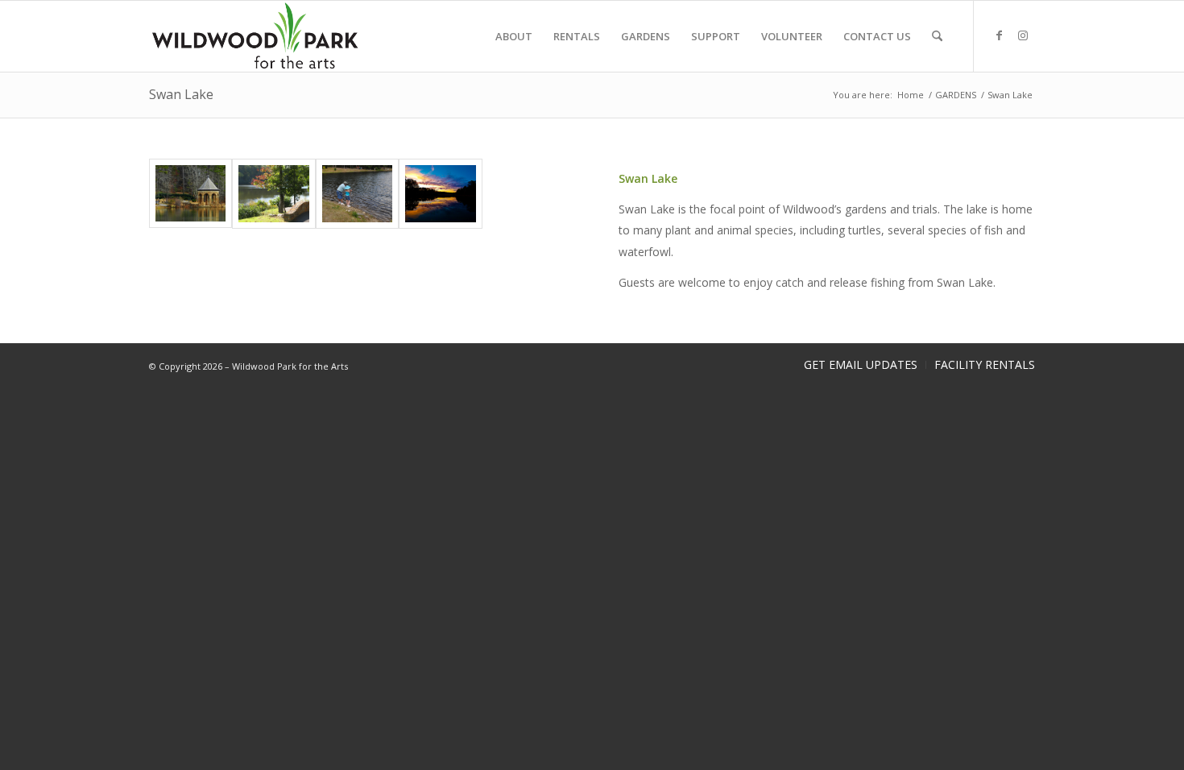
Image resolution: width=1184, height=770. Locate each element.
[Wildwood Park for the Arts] (255, 36)
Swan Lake (181, 94)
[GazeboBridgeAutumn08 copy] (273, 194)
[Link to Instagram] (1023, 35)
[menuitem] (514, 36)
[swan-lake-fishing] (357, 194)
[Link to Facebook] (999, 35)
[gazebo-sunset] (440, 194)
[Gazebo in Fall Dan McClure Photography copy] (190, 194)
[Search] (937, 36)
